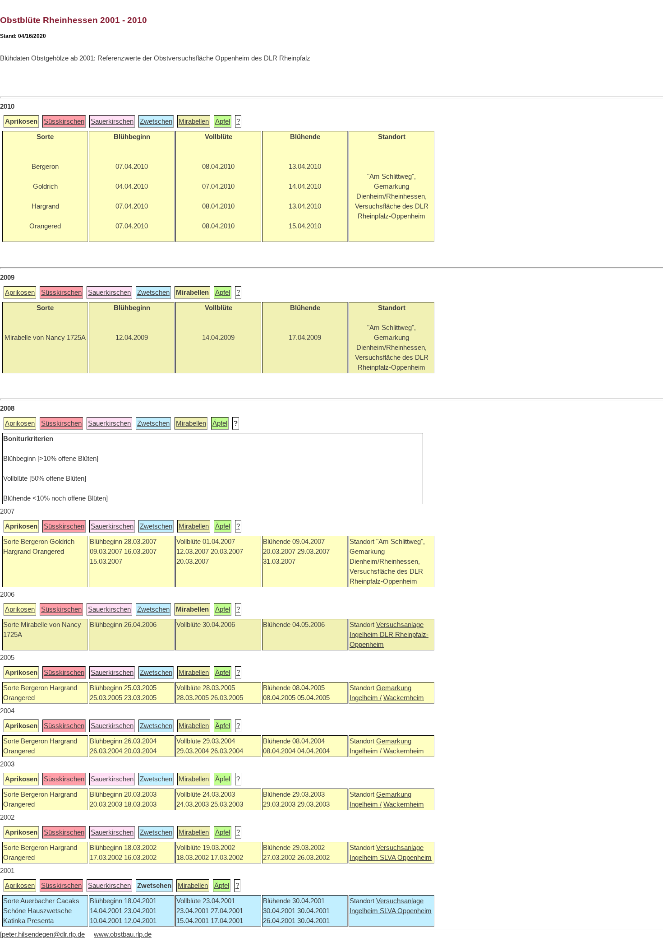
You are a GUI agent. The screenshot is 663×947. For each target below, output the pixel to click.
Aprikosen (20, 292)
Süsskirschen (64, 121)
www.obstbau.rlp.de (123, 934)
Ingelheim (365, 634)
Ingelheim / (366, 697)
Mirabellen (194, 121)
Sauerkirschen (112, 121)
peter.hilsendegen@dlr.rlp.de (43, 934)
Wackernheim (403, 697)
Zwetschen (156, 121)
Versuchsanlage (400, 624)
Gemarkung (393, 688)
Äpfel (222, 121)
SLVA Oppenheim (406, 857)
